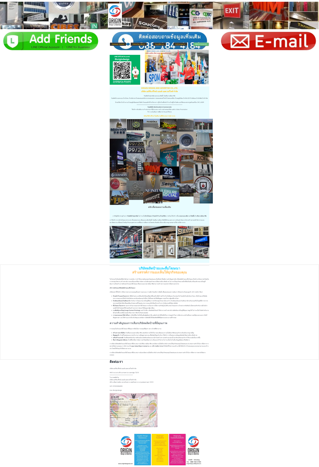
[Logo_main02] (115, 4)
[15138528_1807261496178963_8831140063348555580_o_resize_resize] (186, 141)
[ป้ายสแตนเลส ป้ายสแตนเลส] (136, 147)
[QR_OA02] (125, 55)
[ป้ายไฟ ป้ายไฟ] (186, 190)
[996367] (119, 185)
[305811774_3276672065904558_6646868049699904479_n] (169, 195)
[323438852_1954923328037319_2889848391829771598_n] (203, 125)
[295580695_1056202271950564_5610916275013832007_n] (136, 136)
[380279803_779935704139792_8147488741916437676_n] (169, 183)
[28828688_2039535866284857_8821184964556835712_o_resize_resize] (169, 157)
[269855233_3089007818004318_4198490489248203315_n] (136, 169)
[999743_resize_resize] (186, 156)
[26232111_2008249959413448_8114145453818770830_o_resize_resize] (152, 197)
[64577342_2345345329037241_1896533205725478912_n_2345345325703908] (203, 198)
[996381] (119, 130)
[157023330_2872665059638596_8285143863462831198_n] (203, 159)
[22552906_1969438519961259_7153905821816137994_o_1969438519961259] (203, 170)
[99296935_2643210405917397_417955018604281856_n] (203, 142)
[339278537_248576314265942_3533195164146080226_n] (119, 197)
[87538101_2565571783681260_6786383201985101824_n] (136, 125)
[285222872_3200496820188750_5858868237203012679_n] (152, 184)
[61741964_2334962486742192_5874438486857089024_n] (186, 126)
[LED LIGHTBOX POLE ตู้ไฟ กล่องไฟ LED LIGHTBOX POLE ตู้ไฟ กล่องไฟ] (119, 158)
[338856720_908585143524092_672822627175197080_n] (169, 173)
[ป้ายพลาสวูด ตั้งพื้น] (152, 169)
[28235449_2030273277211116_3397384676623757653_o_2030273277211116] (169, 126)
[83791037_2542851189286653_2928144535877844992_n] (152, 153)
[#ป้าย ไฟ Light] (119, 175)
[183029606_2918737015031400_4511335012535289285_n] (186, 174)
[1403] (203, 185)
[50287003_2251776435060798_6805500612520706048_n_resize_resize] (169, 139)
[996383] (152, 123)
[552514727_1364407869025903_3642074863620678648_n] (152, 134)
